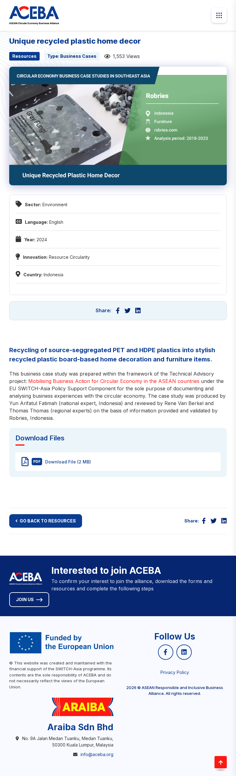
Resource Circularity (69, 257)
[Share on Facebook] (118, 310)
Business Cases (78, 56)
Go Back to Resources (48, 520)
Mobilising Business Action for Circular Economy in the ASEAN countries (113, 381)
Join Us (25, 599)
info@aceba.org (97, 754)
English (56, 222)
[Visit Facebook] (165, 652)
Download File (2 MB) (62, 461)
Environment (54, 204)
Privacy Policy (174, 672)
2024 (42, 239)
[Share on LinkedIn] (138, 310)
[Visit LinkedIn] (184, 652)
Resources (24, 56)
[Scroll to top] (220, 762)
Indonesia (53, 274)
